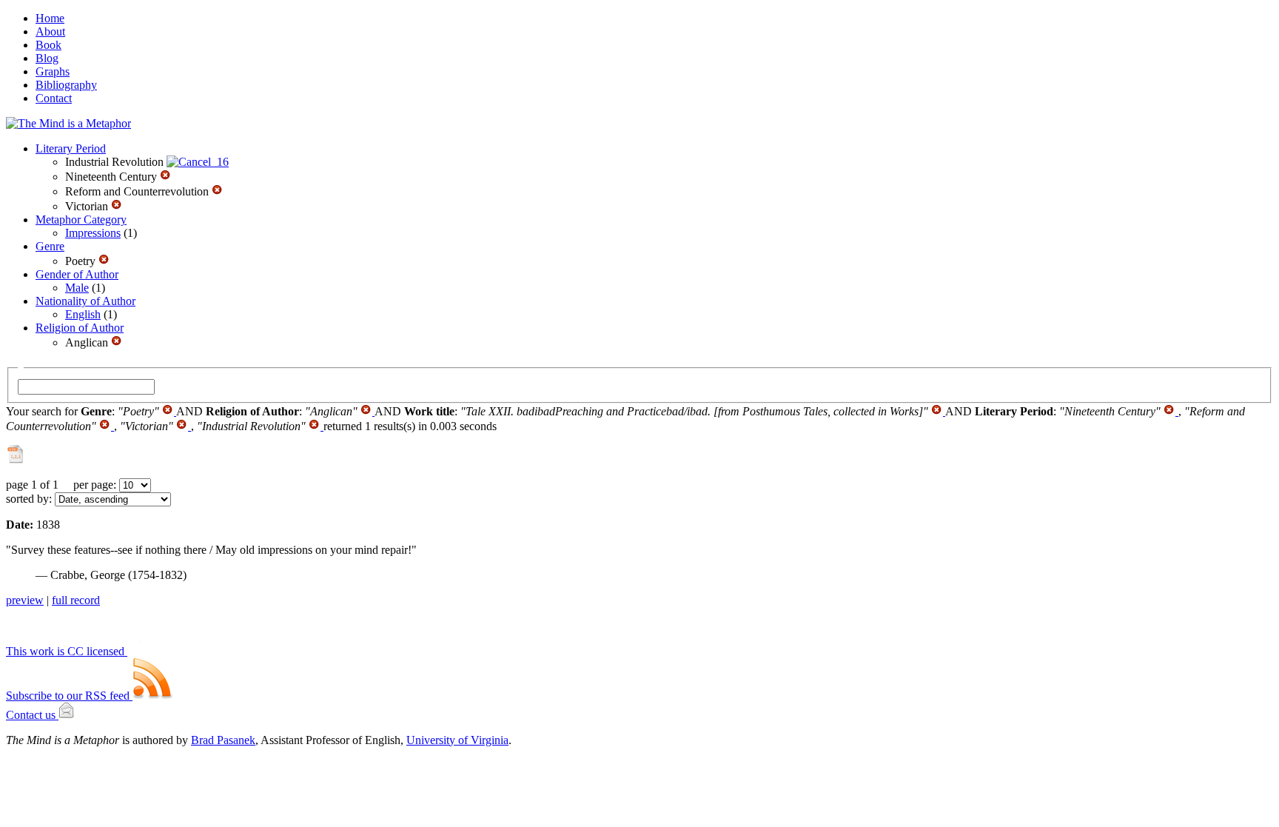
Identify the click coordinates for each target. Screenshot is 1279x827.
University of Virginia (457, 740)
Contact (54, 98)
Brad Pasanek (223, 740)
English (83, 314)
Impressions (93, 233)
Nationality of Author (85, 301)
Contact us (32, 715)
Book (48, 44)
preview (25, 600)
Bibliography (66, 84)
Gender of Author (77, 274)
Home (50, 18)
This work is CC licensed (66, 651)
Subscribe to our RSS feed (69, 695)
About (50, 31)
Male (77, 287)
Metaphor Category (81, 219)
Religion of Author (80, 327)
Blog (47, 58)
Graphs (53, 71)
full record (76, 600)
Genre (50, 246)
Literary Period (71, 148)
